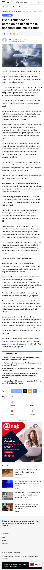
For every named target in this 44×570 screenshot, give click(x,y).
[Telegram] (32, 412)
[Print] (17, 34)
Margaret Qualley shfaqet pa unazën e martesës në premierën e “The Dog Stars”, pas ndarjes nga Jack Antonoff (20, 376)
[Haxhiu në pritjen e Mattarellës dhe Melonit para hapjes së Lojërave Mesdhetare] (7, 507)
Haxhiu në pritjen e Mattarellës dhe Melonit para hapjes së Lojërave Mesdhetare (26, 506)
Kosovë (17, 511)
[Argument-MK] (22, 2)
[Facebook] (12, 404)
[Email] (13, 34)
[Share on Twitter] (10, 34)
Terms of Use (13, 566)
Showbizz (7, 15)
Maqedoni (18, 477)
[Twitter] (32, 404)
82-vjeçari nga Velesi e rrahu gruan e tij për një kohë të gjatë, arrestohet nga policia (28, 483)
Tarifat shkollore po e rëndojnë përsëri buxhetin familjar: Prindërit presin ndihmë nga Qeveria (27, 495)
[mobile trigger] (4, 2)
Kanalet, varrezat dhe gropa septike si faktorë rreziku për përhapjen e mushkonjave (27, 472)
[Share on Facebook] (7, 34)
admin (11, 39)
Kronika (17, 488)
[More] (20, 34)
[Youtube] (12, 412)
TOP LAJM (24, 477)
